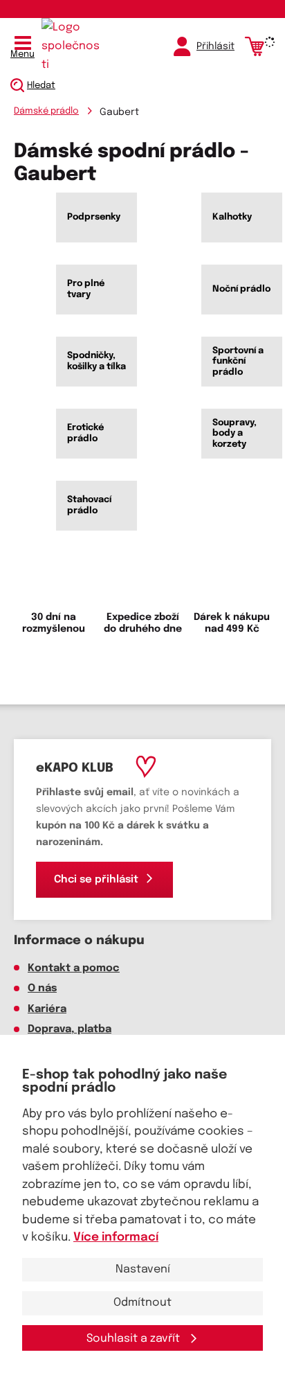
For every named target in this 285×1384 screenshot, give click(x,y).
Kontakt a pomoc (74, 968)
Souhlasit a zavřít (134, 1339)
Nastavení (143, 1269)
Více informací (115, 1237)
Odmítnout (142, 1302)
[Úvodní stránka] (73, 46)
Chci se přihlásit (96, 879)
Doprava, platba (69, 1029)
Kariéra (47, 1009)
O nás (42, 988)
